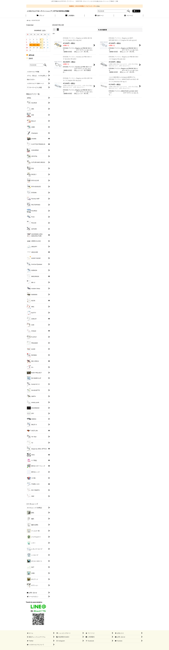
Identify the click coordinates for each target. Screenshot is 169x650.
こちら (98, 6)
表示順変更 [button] (103, 30)
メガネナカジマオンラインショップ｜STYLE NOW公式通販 (48, 11)
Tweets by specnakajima (34, 602)
